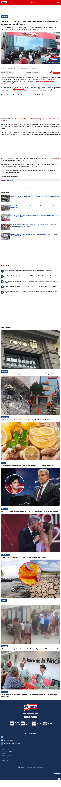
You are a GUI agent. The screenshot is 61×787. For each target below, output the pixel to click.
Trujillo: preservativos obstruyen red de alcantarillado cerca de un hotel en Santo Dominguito (27, 419)
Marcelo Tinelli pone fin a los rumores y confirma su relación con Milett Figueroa (23, 557)
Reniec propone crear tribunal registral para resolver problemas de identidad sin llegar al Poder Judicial (30, 374)
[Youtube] (29, 717)
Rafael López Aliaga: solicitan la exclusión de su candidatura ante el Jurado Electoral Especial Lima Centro (30, 275)
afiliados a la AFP (18, 89)
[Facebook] (7, 72)
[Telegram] (12, 72)
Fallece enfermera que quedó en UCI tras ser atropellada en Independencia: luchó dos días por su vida (29, 649)
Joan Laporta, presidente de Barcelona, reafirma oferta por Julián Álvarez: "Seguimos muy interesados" (30, 511)
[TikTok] (36, 717)
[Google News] (34, 717)
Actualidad (4, 16)
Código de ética (5, 749)
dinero (32, 187)
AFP (21, 187)
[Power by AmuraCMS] (56, 773)
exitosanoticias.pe (8, 740)
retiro (36, 187)
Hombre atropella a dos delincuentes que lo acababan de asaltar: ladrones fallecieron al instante (28, 270)
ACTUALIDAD (15, 187)
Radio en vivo (4, 760)
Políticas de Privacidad (7, 758)
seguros (41, 187)
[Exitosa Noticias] (4, 2)
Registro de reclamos (6, 751)
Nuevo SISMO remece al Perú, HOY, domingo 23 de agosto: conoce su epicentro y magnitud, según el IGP (30, 286)
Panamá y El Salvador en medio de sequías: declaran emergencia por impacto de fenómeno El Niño (28, 603)
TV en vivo (3, 753)
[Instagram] (32, 717)
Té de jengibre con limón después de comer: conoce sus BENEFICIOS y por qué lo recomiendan (27, 465)
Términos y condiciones (7, 755)
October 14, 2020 (7, 180)
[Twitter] (4, 72)
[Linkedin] (10, 72)
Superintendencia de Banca (51, 187)
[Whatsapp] (2, 72)
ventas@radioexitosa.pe (10, 737)
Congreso (56, 158)
